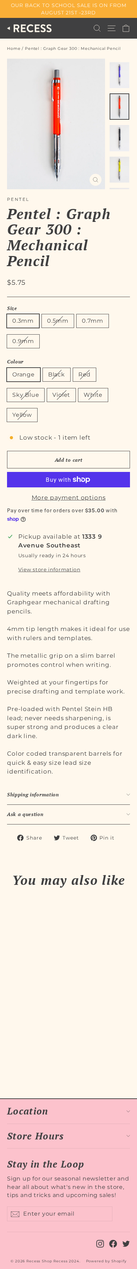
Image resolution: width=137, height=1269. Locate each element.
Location (27, 1111)
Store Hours (35, 1136)
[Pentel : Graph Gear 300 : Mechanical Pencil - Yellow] (57, 1064)
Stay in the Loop (45, 1163)
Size (12, 308)
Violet (61, 395)
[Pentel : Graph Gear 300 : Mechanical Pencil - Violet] (41, 1064)
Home (13, 48)
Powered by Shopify (106, 1261)
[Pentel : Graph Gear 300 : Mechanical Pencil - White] (49, 1064)
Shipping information (33, 794)
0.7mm (92, 320)
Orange (23, 374)
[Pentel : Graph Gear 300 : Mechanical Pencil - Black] (18, 1064)
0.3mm (23, 320)
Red (84, 374)
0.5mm (57, 320)
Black (56, 374)
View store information (49, 569)
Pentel (18, 199)
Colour (15, 361)
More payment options (69, 497)
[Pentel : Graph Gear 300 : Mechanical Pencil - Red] (26, 1064)
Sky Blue (25, 395)
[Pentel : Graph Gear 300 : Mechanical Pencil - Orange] (10, 1064)
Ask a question (25, 814)
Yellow (22, 415)
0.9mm (23, 341)
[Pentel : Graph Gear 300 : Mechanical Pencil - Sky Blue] (34, 1064)
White (93, 395)
